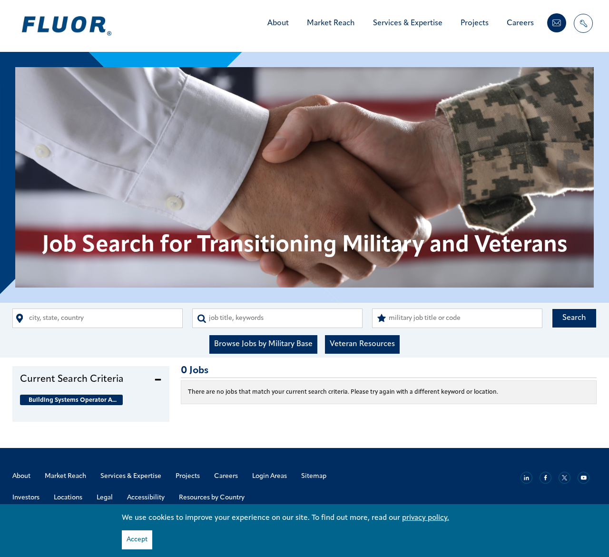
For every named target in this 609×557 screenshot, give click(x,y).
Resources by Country (212, 497)
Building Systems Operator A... (73, 400)
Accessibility (146, 497)
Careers (520, 23)
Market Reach (331, 23)
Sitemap (313, 476)
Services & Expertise (407, 23)
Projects (475, 23)
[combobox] (97, 318)
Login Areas (269, 476)
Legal (105, 497)
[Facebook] (545, 478)
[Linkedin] (526, 478)
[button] (90, 379)
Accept (137, 539)
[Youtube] (583, 478)
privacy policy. (425, 518)
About (278, 23)
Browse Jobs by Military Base (263, 344)
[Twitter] (564, 478)
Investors (25, 497)
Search (574, 318)
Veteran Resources (362, 344)
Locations (68, 497)
